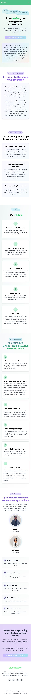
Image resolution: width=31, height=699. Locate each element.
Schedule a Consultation (14, 37)
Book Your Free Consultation (14, 655)
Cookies (25, 693)
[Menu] (28, 2)
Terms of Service (17, 693)
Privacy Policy (7, 693)
